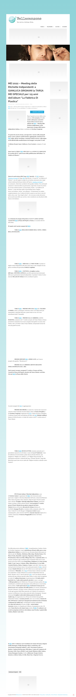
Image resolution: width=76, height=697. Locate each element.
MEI (9, 106)
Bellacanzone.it (19, 694)
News (31, 104)
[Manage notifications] (74, 695)
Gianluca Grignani (13, 178)
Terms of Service (54, 694)
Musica (42, 26)
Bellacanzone (29, 19)
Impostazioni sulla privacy (63, 694)
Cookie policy (48, 694)
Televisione (49, 26)
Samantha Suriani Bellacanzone (22, 104)
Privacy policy (42, 694)
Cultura (57, 26)
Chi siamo (64, 26)
